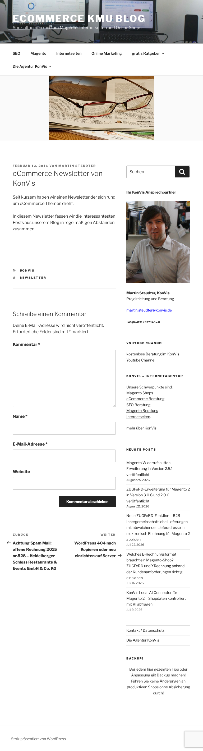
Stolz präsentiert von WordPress (38, 738)
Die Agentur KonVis (30, 66)
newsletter (33, 278)
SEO (16, 53)
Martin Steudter (77, 166)
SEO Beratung (138, 404)
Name (20, 416)
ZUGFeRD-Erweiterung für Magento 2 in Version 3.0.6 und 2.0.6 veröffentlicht (158, 495)
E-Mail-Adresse (30, 444)
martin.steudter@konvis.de (149, 310)
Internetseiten (68, 53)
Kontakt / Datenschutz (145, 630)
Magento (38, 53)
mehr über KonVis (141, 428)
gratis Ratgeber (146, 53)
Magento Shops (139, 393)
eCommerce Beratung (145, 398)
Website (21, 471)
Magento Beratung (142, 410)
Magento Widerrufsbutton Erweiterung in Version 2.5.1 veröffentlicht (149, 468)
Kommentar (26, 344)
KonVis (27, 270)
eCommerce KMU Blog (79, 18)
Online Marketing (106, 53)
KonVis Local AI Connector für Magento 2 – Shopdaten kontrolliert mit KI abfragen (156, 598)
